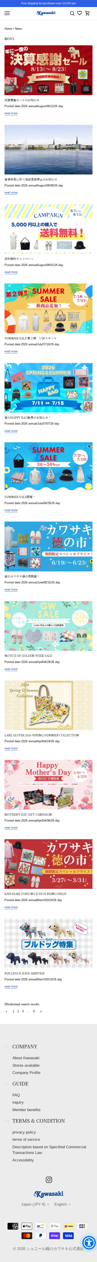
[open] (7, 13)
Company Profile (26, 1073)
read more (11, 113)
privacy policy (24, 1132)
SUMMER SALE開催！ (20, 497)
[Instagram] (49, 1180)
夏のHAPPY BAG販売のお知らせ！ (28, 417)
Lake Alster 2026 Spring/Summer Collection (42, 735)
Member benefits (26, 1110)
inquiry (18, 1102)
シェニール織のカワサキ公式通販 (55, 1249)
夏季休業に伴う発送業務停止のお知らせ (31, 179)
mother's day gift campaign (28, 814)
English (60, 1204)
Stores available (25, 1065)
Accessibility (23, 1160)
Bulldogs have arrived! (24, 973)
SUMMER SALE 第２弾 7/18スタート (31, 338)
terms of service (26, 1139)
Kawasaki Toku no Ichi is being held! (35, 894)
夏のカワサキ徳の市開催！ (22, 576)
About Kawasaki (25, 1058)
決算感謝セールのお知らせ (22, 100)
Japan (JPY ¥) (33, 1204)
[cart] (87, 13)
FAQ (16, 1095)
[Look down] (72, 13)
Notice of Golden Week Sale (28, 655)
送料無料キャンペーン (19, 258)
